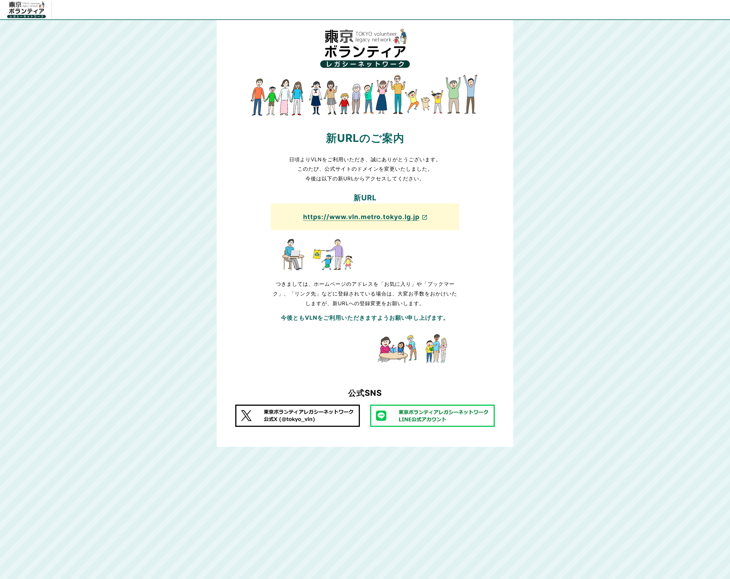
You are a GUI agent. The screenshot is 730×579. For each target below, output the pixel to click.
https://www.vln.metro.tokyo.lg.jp (361, 217)
